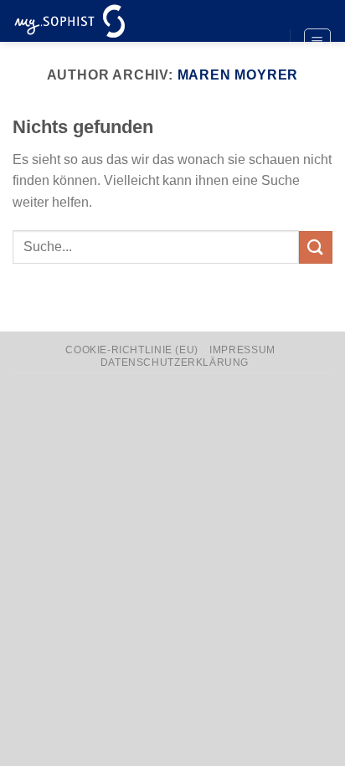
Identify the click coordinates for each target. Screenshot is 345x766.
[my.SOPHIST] (96, 21)
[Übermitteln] (315, 247)
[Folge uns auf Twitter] (261, 42)
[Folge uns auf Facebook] (261, 14)
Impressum (242, 350)
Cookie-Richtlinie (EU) (131, 350)
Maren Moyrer (238, 75)
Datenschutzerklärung (174, 362)
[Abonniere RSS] (261, 70)
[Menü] (318, 41)
